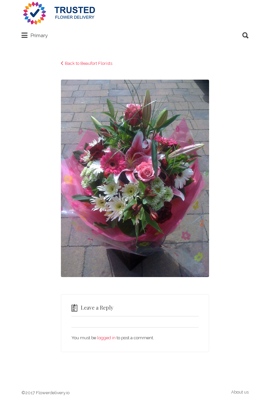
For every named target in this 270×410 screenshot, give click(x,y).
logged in (106, 337)
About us (240, 392)
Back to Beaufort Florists (88, 63)
